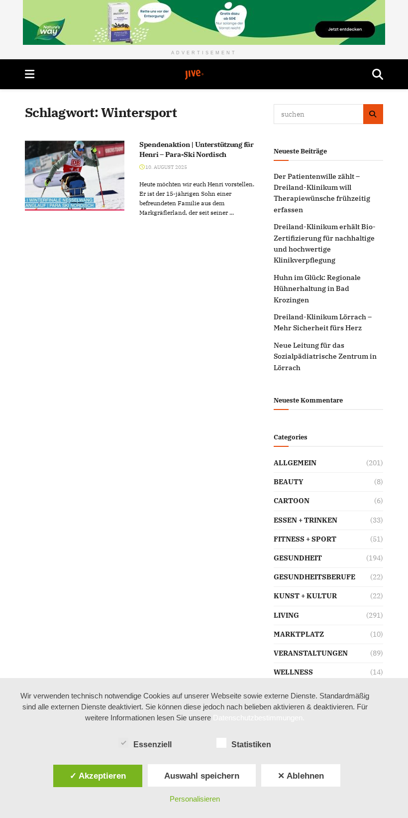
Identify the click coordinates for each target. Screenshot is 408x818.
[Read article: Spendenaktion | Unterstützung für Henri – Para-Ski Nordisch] (74, 175)
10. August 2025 (165, 167)
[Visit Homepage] (203, 75)
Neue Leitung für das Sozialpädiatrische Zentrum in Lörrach (325, 356)
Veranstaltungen (311, 653)
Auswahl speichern (201, 775)
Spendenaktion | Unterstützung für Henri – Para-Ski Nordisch (196, 149)
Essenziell (152, 744)
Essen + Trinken (305, 520)
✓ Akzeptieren (98, 775)
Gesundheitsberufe (314, 576)
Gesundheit (298, 557)
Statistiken (251, 744)
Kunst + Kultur (305, 595)
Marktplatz (299, 634)
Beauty (289, 481)
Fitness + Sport (305, 539)
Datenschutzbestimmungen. (259, 717)
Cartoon (291, 500)
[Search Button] (377, 74)
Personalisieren (195, 799)
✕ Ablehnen (301, 775)
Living (286, 615)
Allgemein (295, 462)
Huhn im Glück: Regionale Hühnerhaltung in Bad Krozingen (317, 288)
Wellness (293, 672)
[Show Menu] (29, 74)
